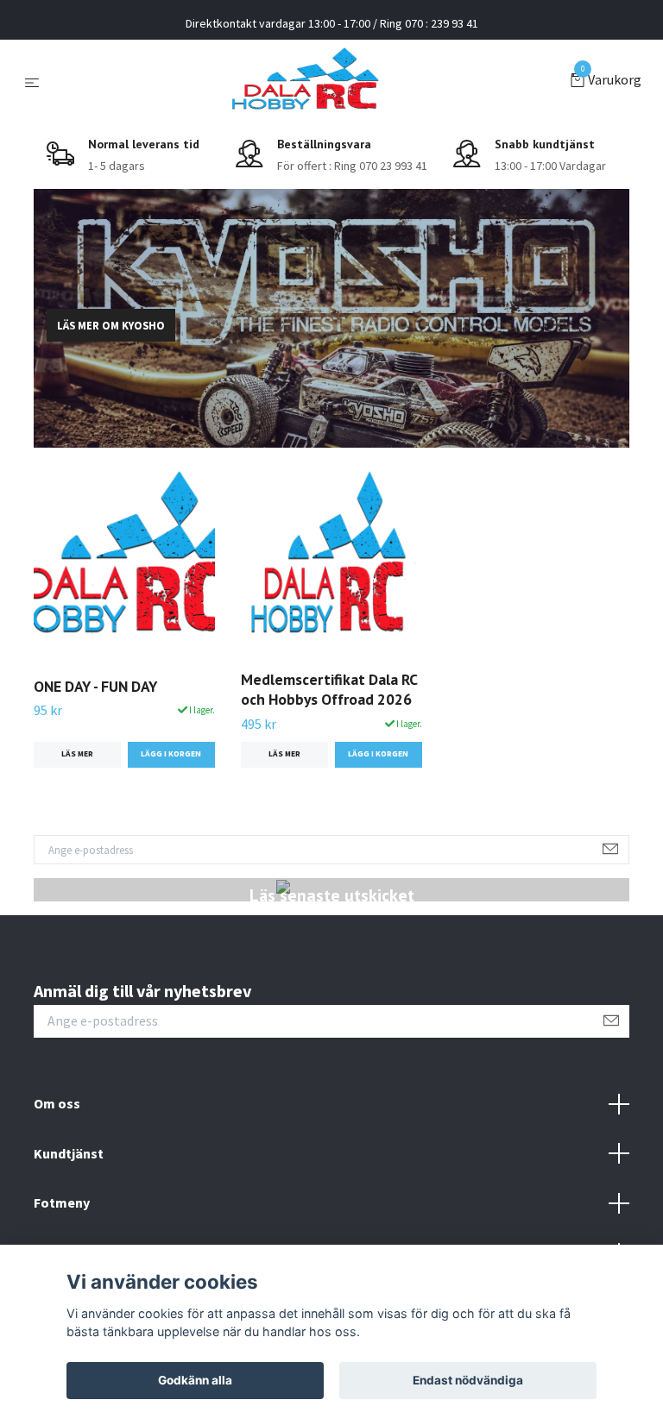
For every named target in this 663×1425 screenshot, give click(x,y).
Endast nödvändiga (468, 1380)
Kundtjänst (69, 1153)
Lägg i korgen (171, 754)
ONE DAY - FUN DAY (95, 686)
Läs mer (77, 754)
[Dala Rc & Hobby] (308, 81)
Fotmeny (62, 1202)
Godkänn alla (195, 1380)
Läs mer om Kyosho (111, 325)
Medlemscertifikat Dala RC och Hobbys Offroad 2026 (329, 689)
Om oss (57, 1103)
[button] (317, 435)
